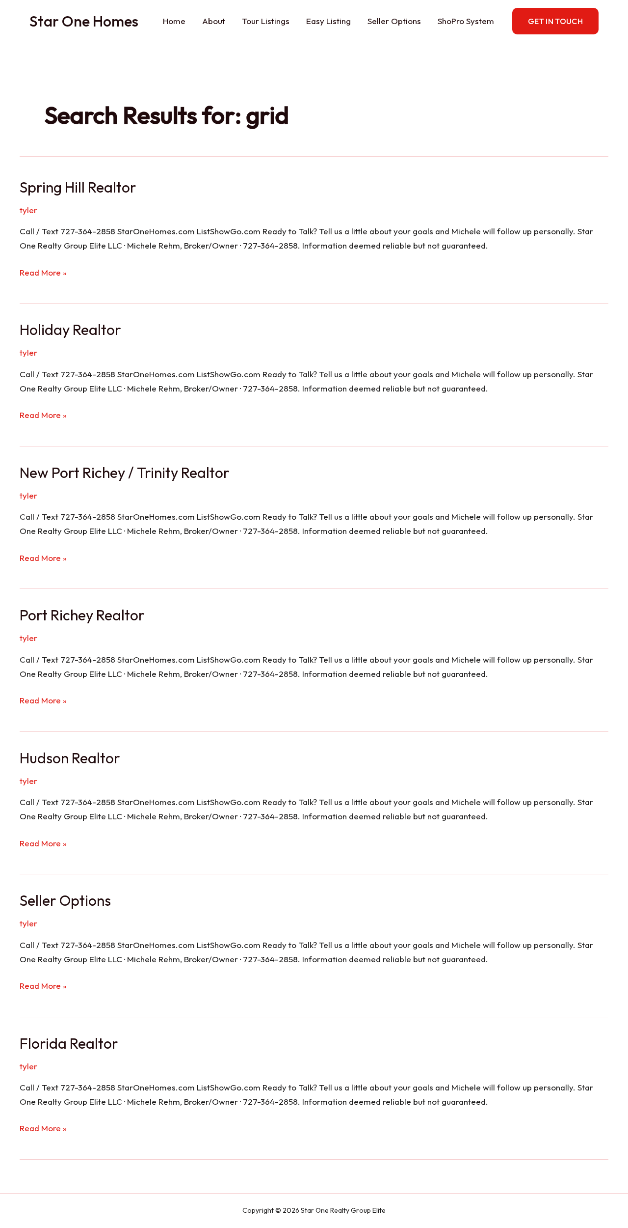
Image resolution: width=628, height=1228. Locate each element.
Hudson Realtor (70, 758)
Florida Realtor (69, 1043)
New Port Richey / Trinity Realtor (125, 472)
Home (174, 21)
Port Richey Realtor (82, 615)
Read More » (43, 273)
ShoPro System (466, 21)
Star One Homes (83, 21)
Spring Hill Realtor (78, 187)
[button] (555, 21)
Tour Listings (265, 21)
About (213, 21)
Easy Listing (328, 21)
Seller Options (394, 21)
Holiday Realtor (70, 329)
